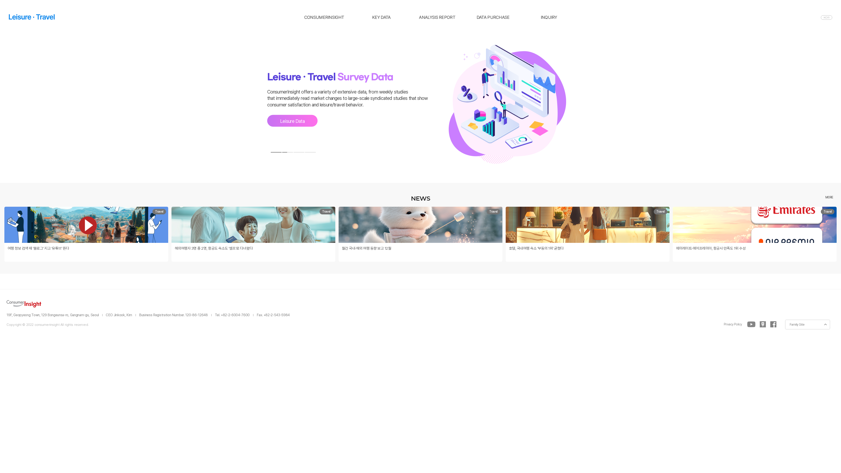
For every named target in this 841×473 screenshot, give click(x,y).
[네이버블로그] (763, 324)
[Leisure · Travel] (32, 17)
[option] (420, 107)
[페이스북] (773, 324)
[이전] (264, 152)
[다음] (322, 152)
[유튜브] (751, 324)
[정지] (327, 152)
